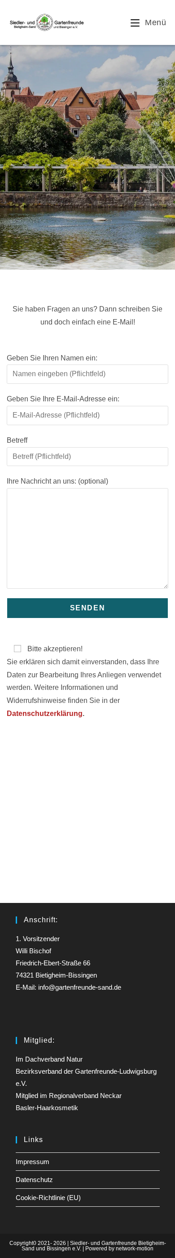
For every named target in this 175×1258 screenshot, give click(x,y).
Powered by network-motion (119, 1248)
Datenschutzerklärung (45, 713)
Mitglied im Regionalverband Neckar (69, 1095)
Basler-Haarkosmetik (47, 1107)
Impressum (32, 1161)
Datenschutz (34, 1179)
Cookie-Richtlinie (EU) (48, 1197)
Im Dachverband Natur (49, 1059)
